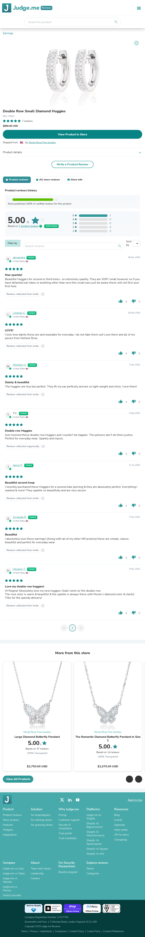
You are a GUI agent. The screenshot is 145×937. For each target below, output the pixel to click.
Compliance (61, 931)
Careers (35, 878)
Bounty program (68, 872)
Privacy (33, 931)
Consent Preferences (113, 931)
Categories (92, 873)
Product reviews (12, 815)
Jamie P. (18, 465)
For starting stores (41, 820)
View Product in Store (72, 134)
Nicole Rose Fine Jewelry (42, 142)
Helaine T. (19, 569)
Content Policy (76, 931)
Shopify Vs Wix (95, 853)
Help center (121, 830)
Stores (90, 868)
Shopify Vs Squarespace (94, 842)
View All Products (18, 779)
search (116, 22)
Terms (24, 931)
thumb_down (134, 301)
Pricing (62, 815)
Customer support (69, 820)
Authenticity (46, 931)
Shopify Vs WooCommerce (95, 833)
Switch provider (12, 895)
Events (118, 820)
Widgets (8, 830)
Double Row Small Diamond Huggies (34, 111)
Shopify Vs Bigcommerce (94, 825)
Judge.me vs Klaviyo (10, 888)
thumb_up (120, 301)
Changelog (120, 839)
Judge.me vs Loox (13, 868)
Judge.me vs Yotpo (14, 873)
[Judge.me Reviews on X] (62, 800)
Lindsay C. (19, 313)
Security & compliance (65, 826)
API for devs (121, 834)
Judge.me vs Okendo (10, 880)
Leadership (37, 873)
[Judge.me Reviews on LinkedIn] (70, 800)
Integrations (10, 834)
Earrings (8, 33)
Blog (117, 815)
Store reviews (11, 820)
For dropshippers (41, 815)
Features (8, 825)
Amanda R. (20, 517)
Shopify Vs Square (97, 849)
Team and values (41, 868)
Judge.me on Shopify (93, 816)
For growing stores (42, 825)
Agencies (119, 825)
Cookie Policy (93, 931)
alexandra (19, 257)
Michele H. (19, 365)
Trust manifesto (68, 838)
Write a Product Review (72, 164)
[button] (129, 779)
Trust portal (65, 833)
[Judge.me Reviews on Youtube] (78, 800)
